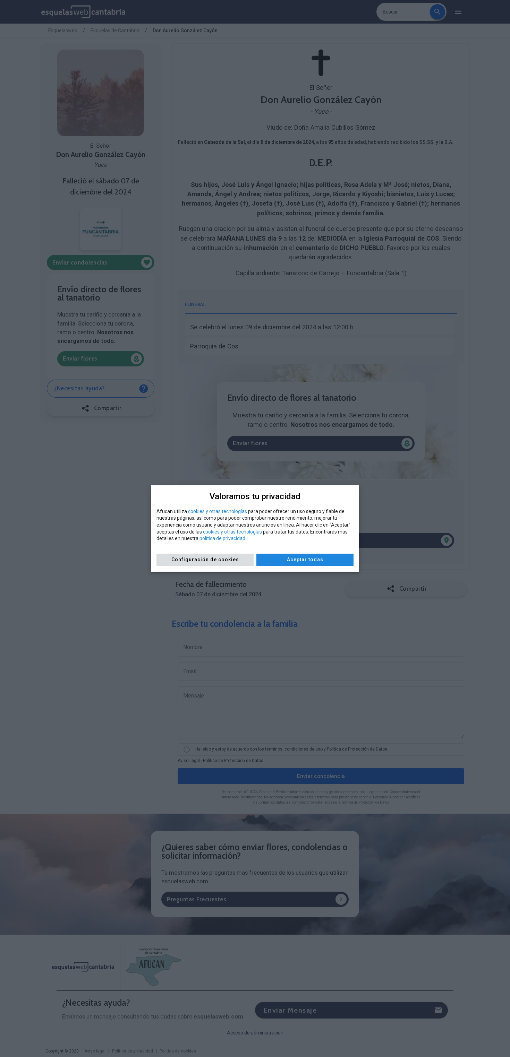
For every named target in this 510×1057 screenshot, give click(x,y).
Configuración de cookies (205, 559)
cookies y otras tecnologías (217, 511)
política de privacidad (222, 538)
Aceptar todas (305, 559)
